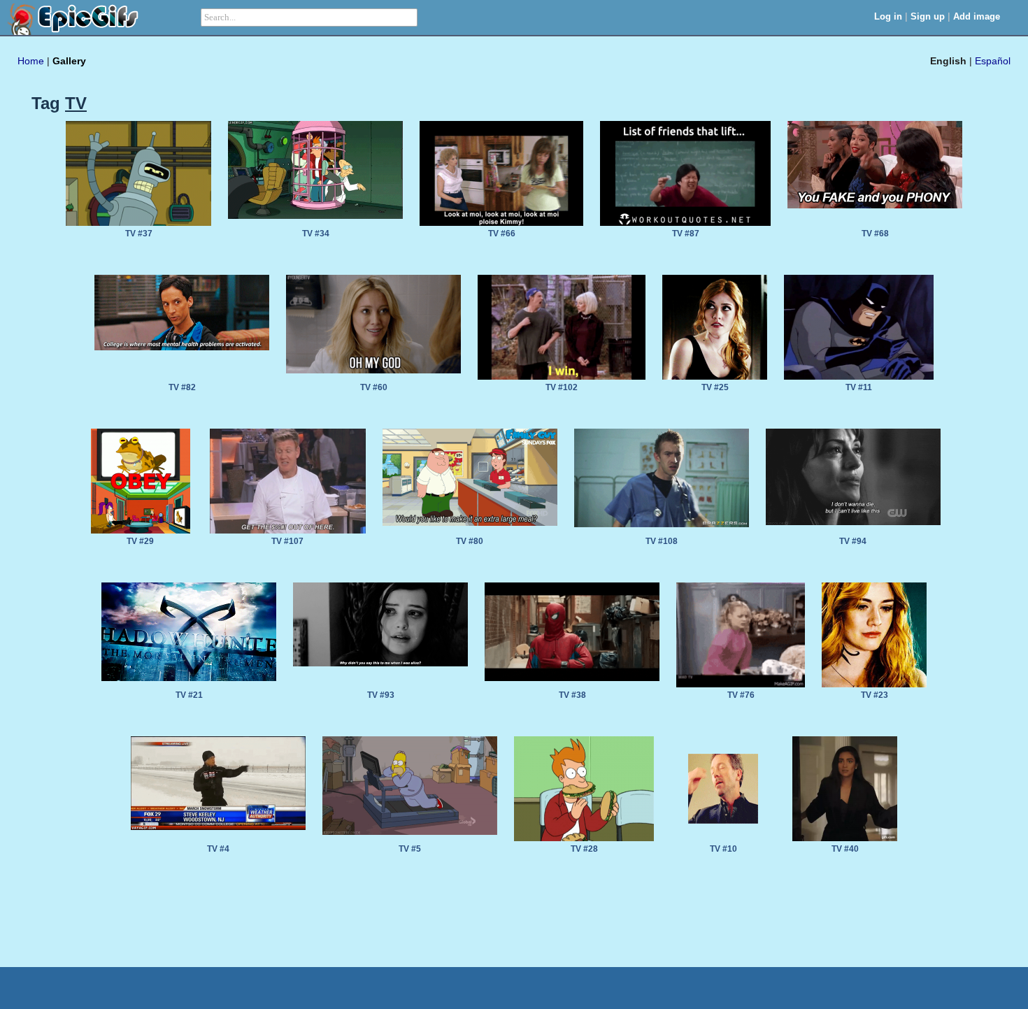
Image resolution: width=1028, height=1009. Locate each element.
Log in (888, 16)
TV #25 (715, 387)
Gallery (69, 60)
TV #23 (874, 695)
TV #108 (661, 541)
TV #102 (561, 387)
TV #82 (182, 387)
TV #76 (741, 695)
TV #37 (138, 233)
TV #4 (218, 849)
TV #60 (373, 387)
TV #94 (852, 541)
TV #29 (140, 541)
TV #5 (410, 849)
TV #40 (845, 849)
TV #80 (469, 541)
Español (993, 60)
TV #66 (501, 233)
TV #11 (858, 387)
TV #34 (315, 233)
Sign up (928, 16)
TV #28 (584, 849)
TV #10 (723, 849)
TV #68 (875, 233)
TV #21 (189, 695)
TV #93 (380, 695)
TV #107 (287, 541)
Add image (976, 16)
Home (30, 60)
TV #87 (685, 233)
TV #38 (572, 695)
